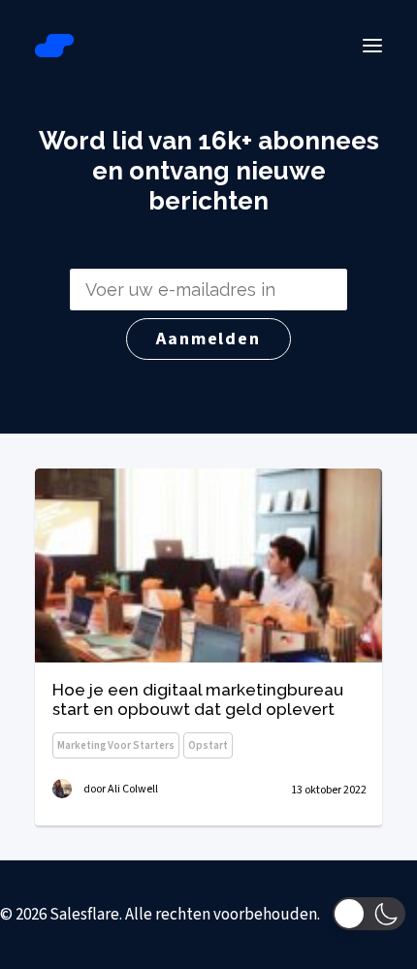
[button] (372, 45)
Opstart (208, 745)
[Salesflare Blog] (54, 45)
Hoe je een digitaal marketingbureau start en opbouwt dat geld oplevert (197, 699)
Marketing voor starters (116, 745)
